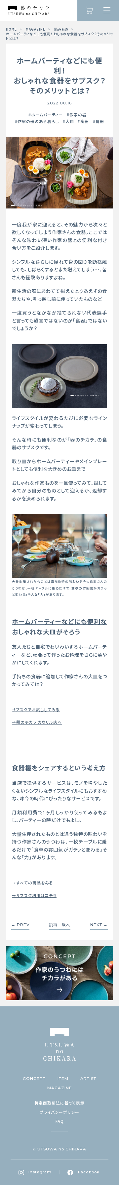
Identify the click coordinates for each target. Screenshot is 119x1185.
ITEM (63, 1079)
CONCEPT (34, 1079)
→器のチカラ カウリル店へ (37, 722)
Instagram (40, 1172)
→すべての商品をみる (32, 882)
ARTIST (88, 1079)
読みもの (61, 29)
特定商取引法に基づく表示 (59, 1103)
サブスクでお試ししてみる (36, 709)
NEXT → (99, 925)
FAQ (60, 1121)
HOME (11, 29)
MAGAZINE (35, 29)
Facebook (88, 1172)
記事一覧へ (59, 925)
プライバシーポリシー (59, 1112)
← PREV (20, 925)
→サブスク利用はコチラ (34, 895)
